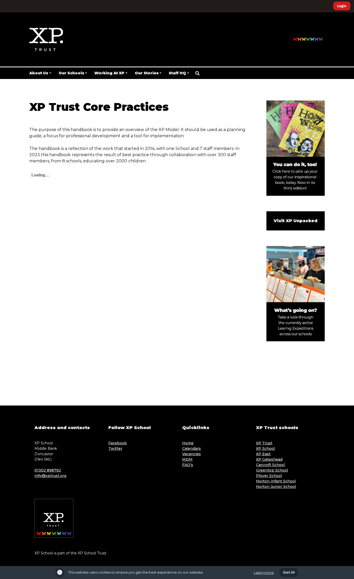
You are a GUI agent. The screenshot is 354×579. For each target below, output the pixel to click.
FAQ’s (187, 464)
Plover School (269, 475)
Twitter (115, 448)
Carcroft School (270, 464)
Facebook (117, 443)
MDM (187, 459)
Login (341, 6)
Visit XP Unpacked (295, 220)
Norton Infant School (276, 481)
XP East (263, 454)
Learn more (264, 573)
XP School (265, 448)
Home (188, 443)
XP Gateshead (269, 459)
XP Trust (264, 443)
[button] (197, 73)
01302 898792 (47, 470)
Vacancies (191, 454)
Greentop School (272, 470)
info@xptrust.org (50, 475)
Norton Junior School (276, 486)
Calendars (191, 448)
